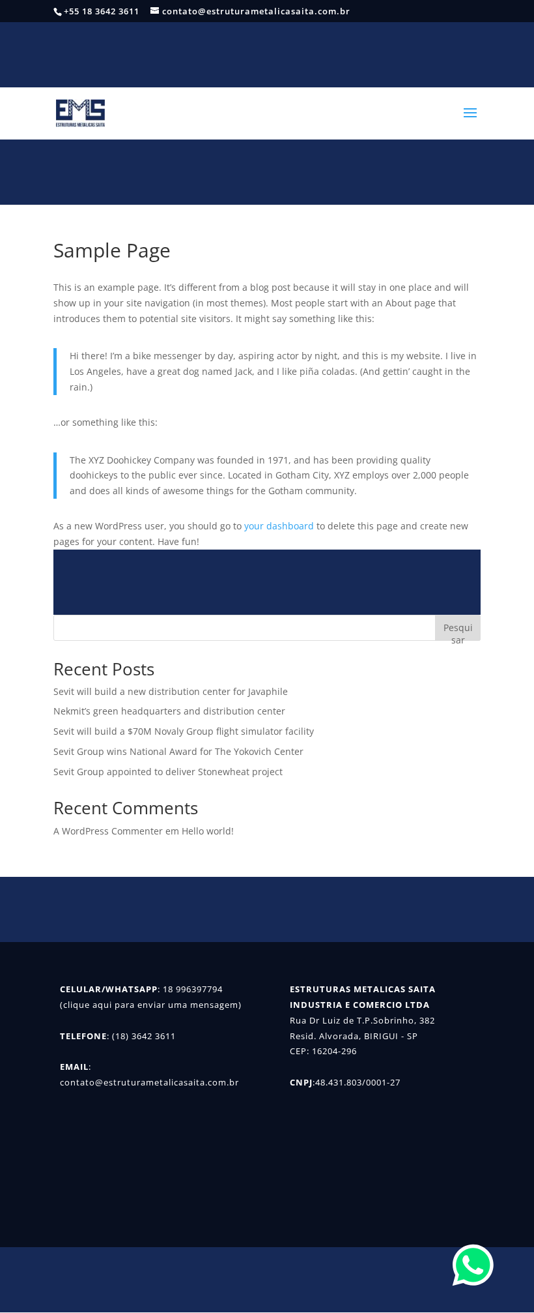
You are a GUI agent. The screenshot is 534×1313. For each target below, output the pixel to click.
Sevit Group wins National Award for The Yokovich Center (178, 751)
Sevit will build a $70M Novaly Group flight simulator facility (183, 731)
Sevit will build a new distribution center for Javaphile (170, 691)
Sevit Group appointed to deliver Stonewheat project (168, 771)
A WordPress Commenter (108, 831)
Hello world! (208, 831)
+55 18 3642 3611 (101, 11)
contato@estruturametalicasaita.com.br (149, 1082)
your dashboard (279, 526)
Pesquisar (458, 630)
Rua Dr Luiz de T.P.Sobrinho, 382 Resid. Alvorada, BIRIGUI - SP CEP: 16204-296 (362, 1035)
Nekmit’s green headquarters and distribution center (169, 711)
